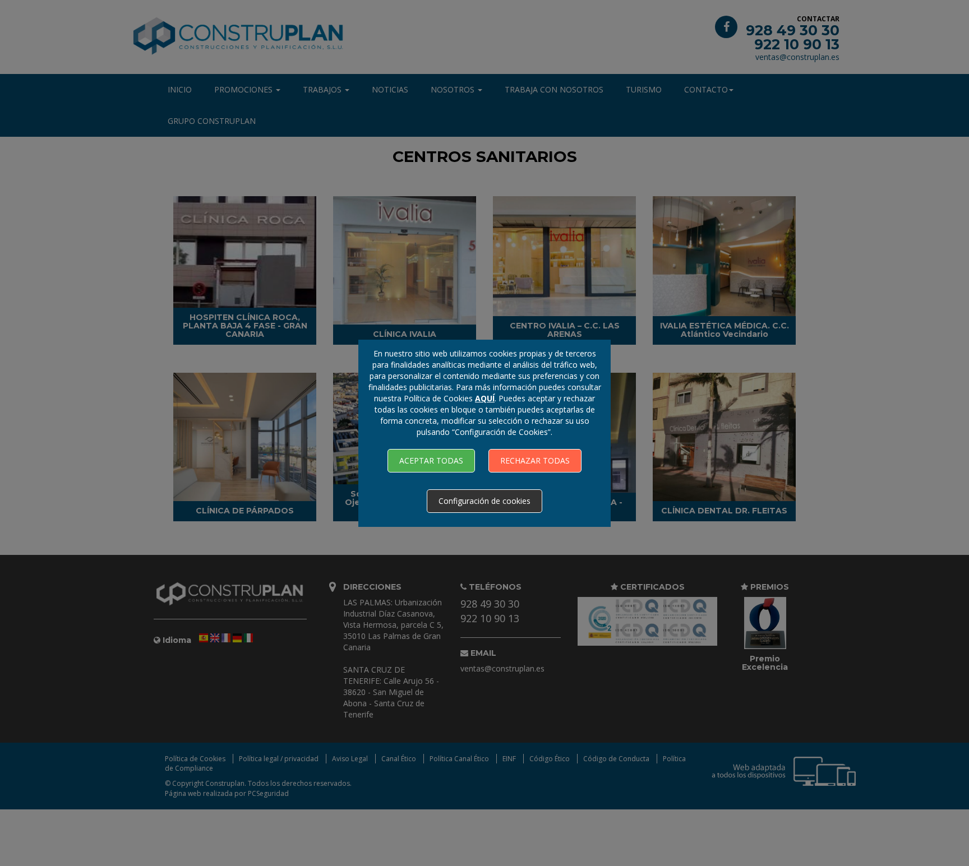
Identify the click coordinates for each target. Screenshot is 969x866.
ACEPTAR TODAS (431, 460)
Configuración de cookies (484, 500)
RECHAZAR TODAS (535, 460)
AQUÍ (485, 398)
